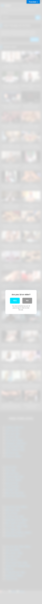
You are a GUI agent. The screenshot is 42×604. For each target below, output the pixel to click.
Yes (15, 301)
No (27, 301)
